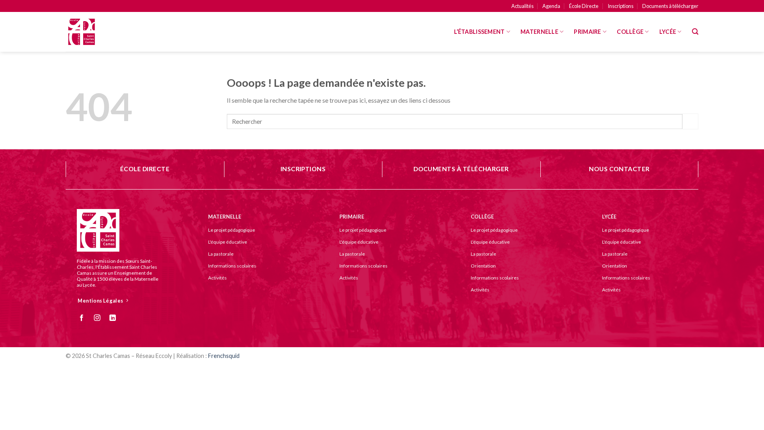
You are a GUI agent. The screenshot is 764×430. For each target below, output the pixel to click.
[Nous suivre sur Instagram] (100, 318)
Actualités (522, 6)
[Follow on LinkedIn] (115, 318)
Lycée (667, 31)
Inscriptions (620, 6)
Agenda (551, 6)
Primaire (587, 31)
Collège (630, 31)
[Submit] (690, 121)
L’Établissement (479, 31)
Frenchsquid (224, 355)
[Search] (695, 31)
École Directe (583, 6)
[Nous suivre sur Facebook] (84, 318)
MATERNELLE (539, 31)
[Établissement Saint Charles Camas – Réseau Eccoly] (105, 32)
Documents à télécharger (670, 6)
